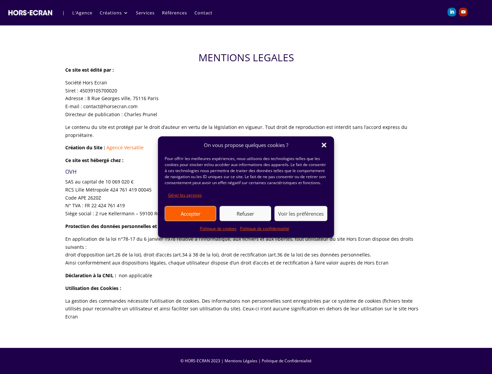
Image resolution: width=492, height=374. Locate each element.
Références (174, 13)
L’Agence (82, 13)
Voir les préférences (301, 213)
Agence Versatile (125, 147)
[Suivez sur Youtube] (463, 12)
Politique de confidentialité (264, 228)
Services (145, 13)
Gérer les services (185, 195)
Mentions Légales (241, 361)
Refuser (245, 213)
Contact (203, 13)
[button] (324, 145)
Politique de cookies (218, 228)
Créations (111, 13)
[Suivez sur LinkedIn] (451, 12)
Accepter (190, 213)
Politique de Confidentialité (287, 361)
